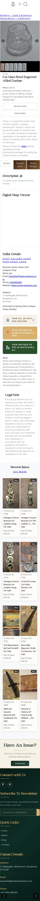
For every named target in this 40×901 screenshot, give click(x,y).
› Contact (4, 844)
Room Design (33, 165)
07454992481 (16, 282)
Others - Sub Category (16, 15)
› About (3, 835)
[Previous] (4, 895)
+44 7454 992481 (9, 892)
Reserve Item (20, 106)
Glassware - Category (15, 18)
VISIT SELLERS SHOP (17, 258)
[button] (3, 41)
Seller (24, 146)
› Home (3, 830)
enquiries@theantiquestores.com (16, 881)
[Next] (36, 895)
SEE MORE (20, 471)
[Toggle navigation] (20, 4)
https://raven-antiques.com (24, 285)
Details (6, 163)
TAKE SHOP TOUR (15, 261)
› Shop (3, 840)
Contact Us (20, 763)
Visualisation (20, 165)
